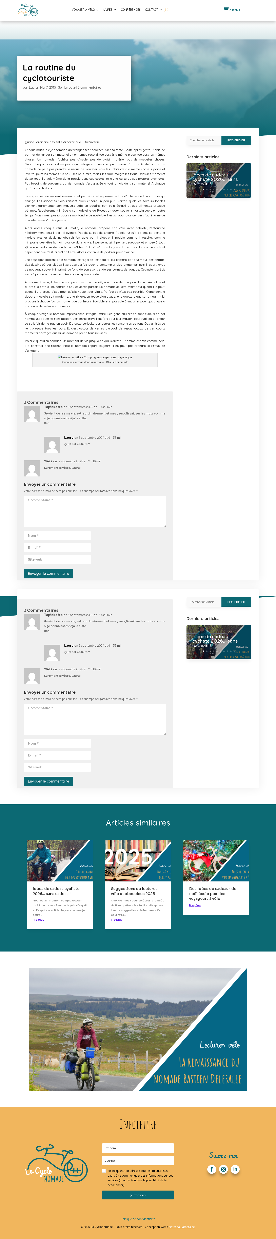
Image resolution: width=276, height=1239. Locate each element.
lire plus (38, 919)
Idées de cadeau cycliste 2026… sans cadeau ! (215, 179)
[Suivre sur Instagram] (223, 1169)
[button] (138, 1178)
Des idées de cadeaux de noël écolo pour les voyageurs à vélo (212, 893)
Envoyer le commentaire (48, 573)
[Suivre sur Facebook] (211, 1169)
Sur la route (67, 87)
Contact (151, 10)
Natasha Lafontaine (182, 1227)
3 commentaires (89, 87)
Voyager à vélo (83, 10)
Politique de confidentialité (138, 1219)
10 (234, 189)
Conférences (131, 10)
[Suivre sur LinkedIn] (235, 1169)
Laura (33, 87)
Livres (107, 10)
